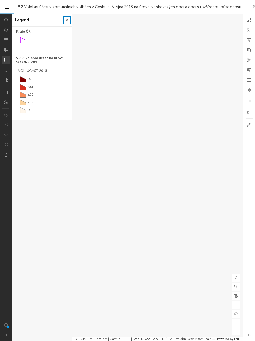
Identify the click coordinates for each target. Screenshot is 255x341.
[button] (236, 287)
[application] (127, 177)
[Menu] (7, 7)
